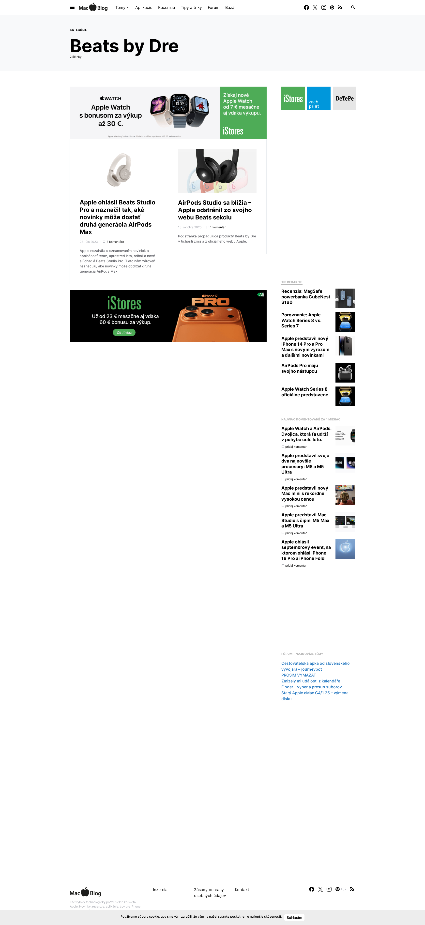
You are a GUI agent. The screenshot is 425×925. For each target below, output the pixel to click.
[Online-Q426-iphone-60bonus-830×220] (168, 315)
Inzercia (160, 889)
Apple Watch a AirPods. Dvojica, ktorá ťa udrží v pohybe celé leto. (306, 434)
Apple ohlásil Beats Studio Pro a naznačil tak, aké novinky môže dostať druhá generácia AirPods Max (117, 217)
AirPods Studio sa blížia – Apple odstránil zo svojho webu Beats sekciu (215, 210)
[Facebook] (306, 7)
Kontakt (242, 889)
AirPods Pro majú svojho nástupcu (299, 368)
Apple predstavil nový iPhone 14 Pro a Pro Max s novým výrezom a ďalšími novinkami (305, 347)
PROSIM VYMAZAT (298, 675)
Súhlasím (294, 917)
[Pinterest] (332, 7)
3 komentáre (115, 242)
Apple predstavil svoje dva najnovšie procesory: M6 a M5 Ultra (305, 464)
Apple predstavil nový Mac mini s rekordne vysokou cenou (304, 493)
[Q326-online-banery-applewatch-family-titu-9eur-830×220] (168, 112)
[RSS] (340, 7)
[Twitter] (315, 7)
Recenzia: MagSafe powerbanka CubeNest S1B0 (305, 297)
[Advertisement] (318, 193)
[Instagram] (323, 7)
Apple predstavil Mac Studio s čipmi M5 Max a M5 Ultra (305, 520)
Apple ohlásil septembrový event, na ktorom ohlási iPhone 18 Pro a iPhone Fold (306, 550)
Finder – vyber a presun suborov (311, 686)
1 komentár (218, 227)
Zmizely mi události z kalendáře (310, 680)
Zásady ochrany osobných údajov (210, 892)
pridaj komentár (296, 446)
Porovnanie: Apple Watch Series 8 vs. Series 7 (301, 320)
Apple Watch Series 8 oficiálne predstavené (304, 391)
